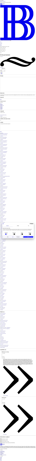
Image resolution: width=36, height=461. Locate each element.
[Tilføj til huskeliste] (1, 73)
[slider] (18, 49)
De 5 (2, 56)
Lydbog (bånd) (3, 68)
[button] (18, 438)
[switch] (14, 234)
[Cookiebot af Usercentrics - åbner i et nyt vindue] (30, 223)
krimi (0, 99)
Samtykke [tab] (7, 225)
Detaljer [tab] (18, 225)
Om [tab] (28, 225)
